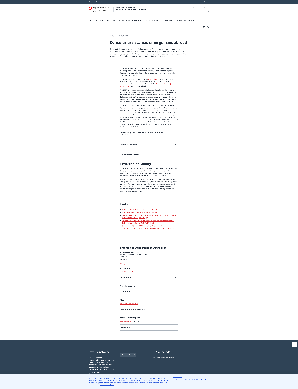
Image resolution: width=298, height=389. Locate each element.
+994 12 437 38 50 (126, 272)
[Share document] (208, 27)
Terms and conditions (107, 385)
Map (121, 264)
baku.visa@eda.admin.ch (129, 304)
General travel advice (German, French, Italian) (138, 209)
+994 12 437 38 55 (126, 321)
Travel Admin (153, 79)
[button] (96, 20)
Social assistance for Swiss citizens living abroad (139, 212)
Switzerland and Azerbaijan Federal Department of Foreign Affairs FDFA (131, 8)
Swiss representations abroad (163, 358)
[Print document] (204, 27)
